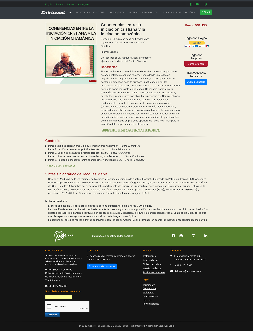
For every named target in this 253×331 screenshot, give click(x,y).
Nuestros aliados (152, 268)
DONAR (206, 12)
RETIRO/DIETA (117, 12)
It (71, 4)
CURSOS (167, 12)
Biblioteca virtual (152, 264)
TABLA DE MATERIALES (59, 165)
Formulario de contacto (102, 266)
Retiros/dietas (150, 260)
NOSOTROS (82, 12)
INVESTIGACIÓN (184, 12)
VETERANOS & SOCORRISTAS (144, 12)
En (49, 4)
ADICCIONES (99, 12)
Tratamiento (149, 255)
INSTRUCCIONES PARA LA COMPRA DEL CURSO (129, 129)
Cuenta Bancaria (196, 81)
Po (83, 4)
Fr (60, 4)
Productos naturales (154, 272)
